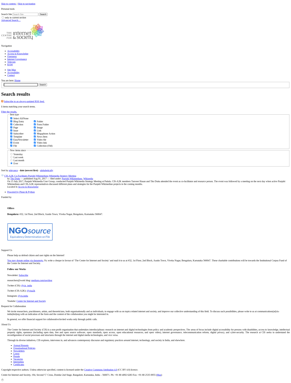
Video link (42, 142)
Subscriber (18, 133)
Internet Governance (17, 59)
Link (39, 130)
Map (159, 375)
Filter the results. (9, 111)
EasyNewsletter (20, 139)
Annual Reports (20, 345)
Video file (41, 139)
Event (16, 142)
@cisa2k (31, 290)
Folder (40, 121)
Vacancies (18, 359)
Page (15, 127)
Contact (11, 75)
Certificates (18, 364)
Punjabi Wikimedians (72, 178)
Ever (15, 163)
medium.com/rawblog (41, 280)
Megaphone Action (46, 133)
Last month (18, 160)
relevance (13, 170)
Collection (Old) (44, 145)
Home (17, 80)
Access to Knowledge (17, 53)
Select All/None (20, 118)
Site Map (11, 70)
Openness (12, 56)
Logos (16, 353)
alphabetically (46, 170)
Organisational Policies (24, 348)
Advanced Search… (11, 20)
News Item (42, 136)
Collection (18, 124)
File (15, 145)
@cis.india (23, 296)
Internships (18, 362)
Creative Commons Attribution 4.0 (100, 369)
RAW (10, 64)
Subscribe (23, 275)
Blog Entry (18, 121)
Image (40, 127)
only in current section (15, 17)
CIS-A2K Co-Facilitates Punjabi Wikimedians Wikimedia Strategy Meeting (40, 176)
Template (17, 136)
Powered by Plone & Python (21, 192)
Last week (18, 157)
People (16, 356)
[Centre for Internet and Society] (23, 40)
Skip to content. (8, 3)
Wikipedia (88, 178)
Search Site (6, 14)
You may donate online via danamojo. (25, 260)
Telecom (11, 62)
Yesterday (18, 154)
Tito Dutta (15, 178)
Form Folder (43, 124)
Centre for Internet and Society (31, 301)
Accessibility (13, 51)
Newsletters (19, 351)
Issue (15, 130)
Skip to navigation (26, 3)
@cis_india (26, 285)
